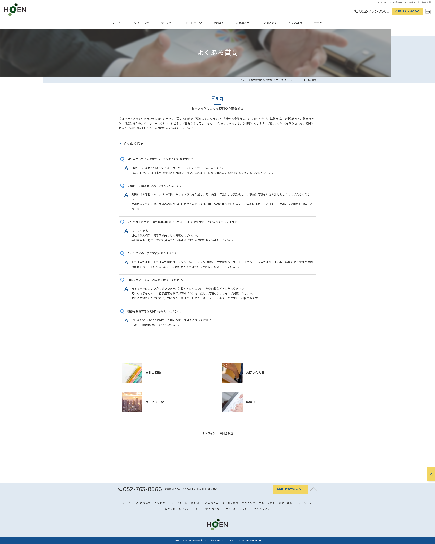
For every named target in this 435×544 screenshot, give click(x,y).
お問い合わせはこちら (407, 11)
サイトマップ (262, 508)
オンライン (209, 433)
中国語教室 (226, 433)
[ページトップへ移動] (313, 489)
